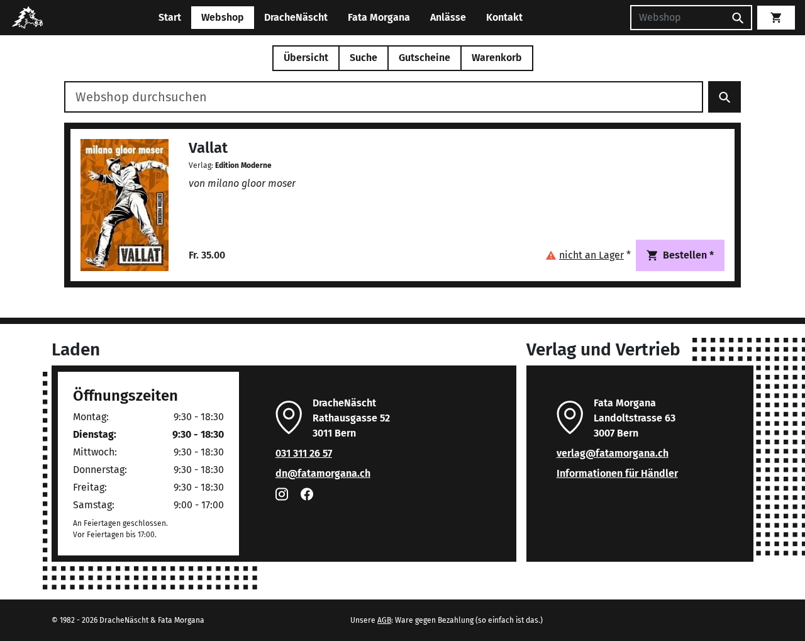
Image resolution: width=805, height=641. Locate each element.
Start (169, 17)
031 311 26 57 (303, 453)
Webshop (222, 17)
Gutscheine (424, 58)
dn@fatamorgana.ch (322, 473)
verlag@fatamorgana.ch (613, 453)
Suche (363, 58)
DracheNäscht (296, 17)
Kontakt (504, 17)
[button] (588, 255)
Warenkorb (497, 58)
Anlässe (448, 17)
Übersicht (306, 58)
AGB (384, 620)
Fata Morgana (379, 17)
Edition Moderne (243, 165)
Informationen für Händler (617, 473)
